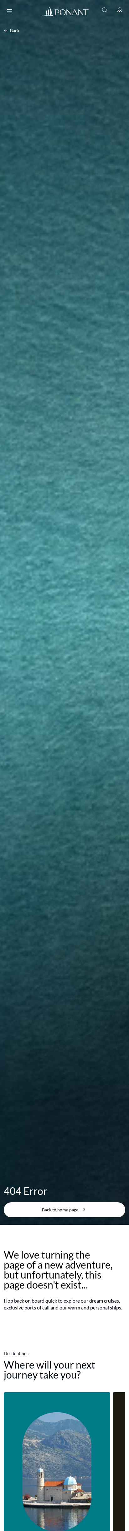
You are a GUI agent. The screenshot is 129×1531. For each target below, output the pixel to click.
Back (14, 30)
